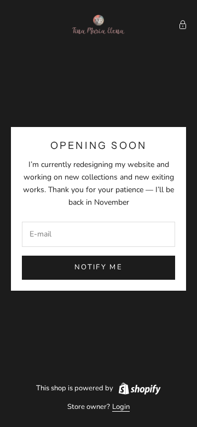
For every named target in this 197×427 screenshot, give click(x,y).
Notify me (98, 267)
